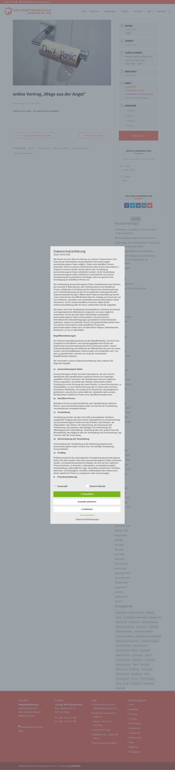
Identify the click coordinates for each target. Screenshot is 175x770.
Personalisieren (87, 515)
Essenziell (62, 486)
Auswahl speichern (87, 502)
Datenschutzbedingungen (87, 519)
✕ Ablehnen (87, 509)
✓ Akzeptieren (87, 494)
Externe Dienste (97, 486)
